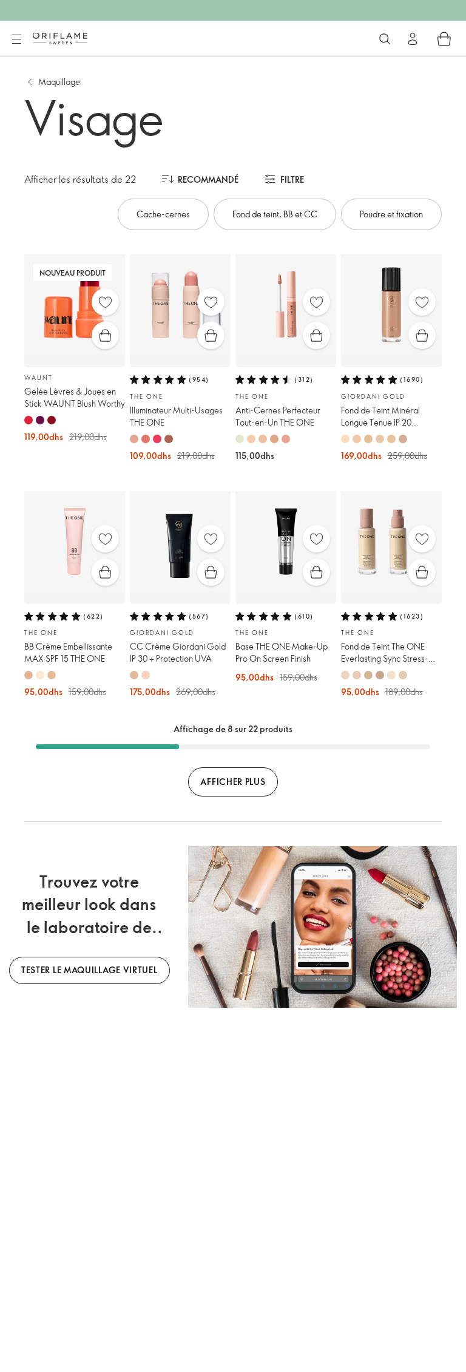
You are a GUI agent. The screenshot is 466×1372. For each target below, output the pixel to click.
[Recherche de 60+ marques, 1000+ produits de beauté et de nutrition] (385, 39)
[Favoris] (105, 302)
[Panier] (444, 39)
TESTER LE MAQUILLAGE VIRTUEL (89, 970)
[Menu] (16, 39)
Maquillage (59, 81)
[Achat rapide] (105, 335)
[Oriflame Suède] (60, 38)
